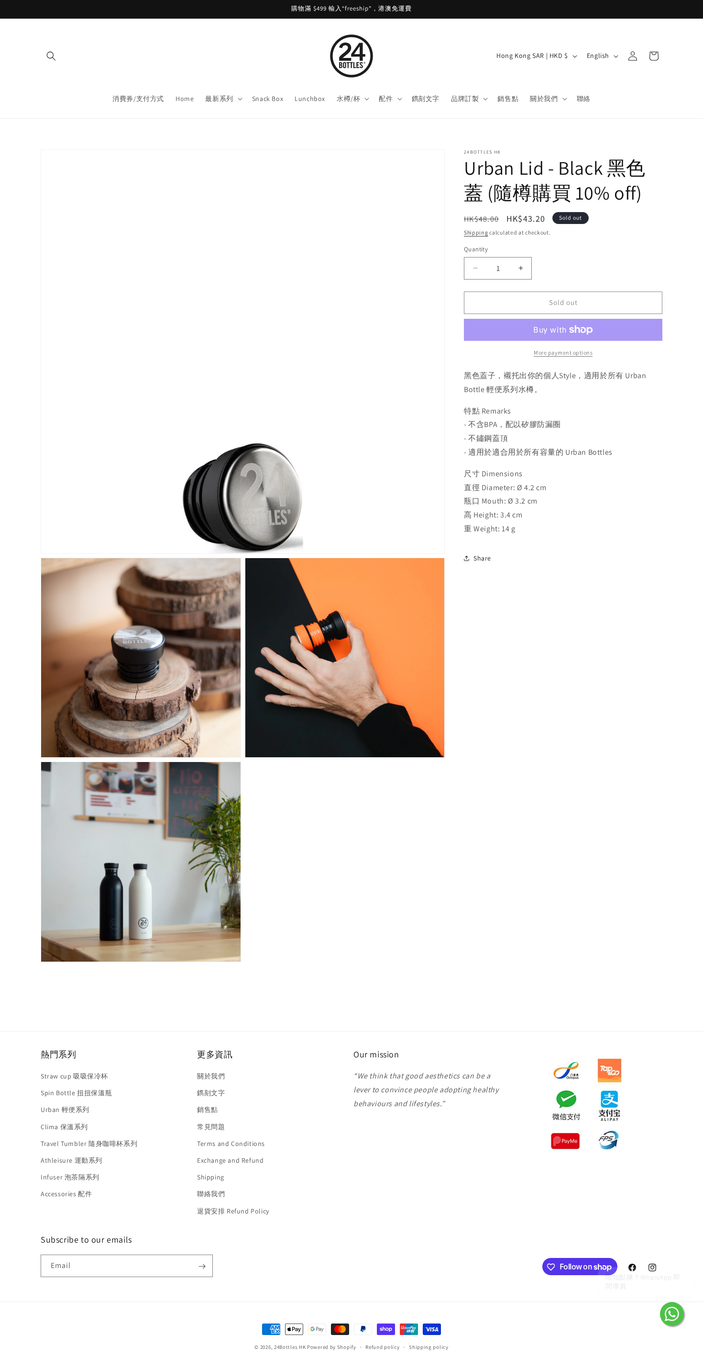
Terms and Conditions (231, 1143)
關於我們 (211, 1076)
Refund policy (382, 1346)
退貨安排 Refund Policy (233, 1211)
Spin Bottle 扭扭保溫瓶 (76, 1093)
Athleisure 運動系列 (71, 1160)
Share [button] (482, 558)
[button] (51, 56)
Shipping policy (429, 1346)
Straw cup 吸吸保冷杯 (74, 1076)
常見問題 (211, 1126)
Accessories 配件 (66, 1194)
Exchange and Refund (230, 1160)
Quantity (476, 249)
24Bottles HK (290, 1347)
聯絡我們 (211, 1194)
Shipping (476, 232)
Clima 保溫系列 (64, 1126)
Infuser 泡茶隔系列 (70, 1177)
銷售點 (207, 1110)
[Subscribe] (201, 1266)
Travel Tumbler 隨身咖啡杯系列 (89, 1143)
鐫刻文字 (211, 1093)
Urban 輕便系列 (65, 1110)
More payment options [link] (563, 352)
